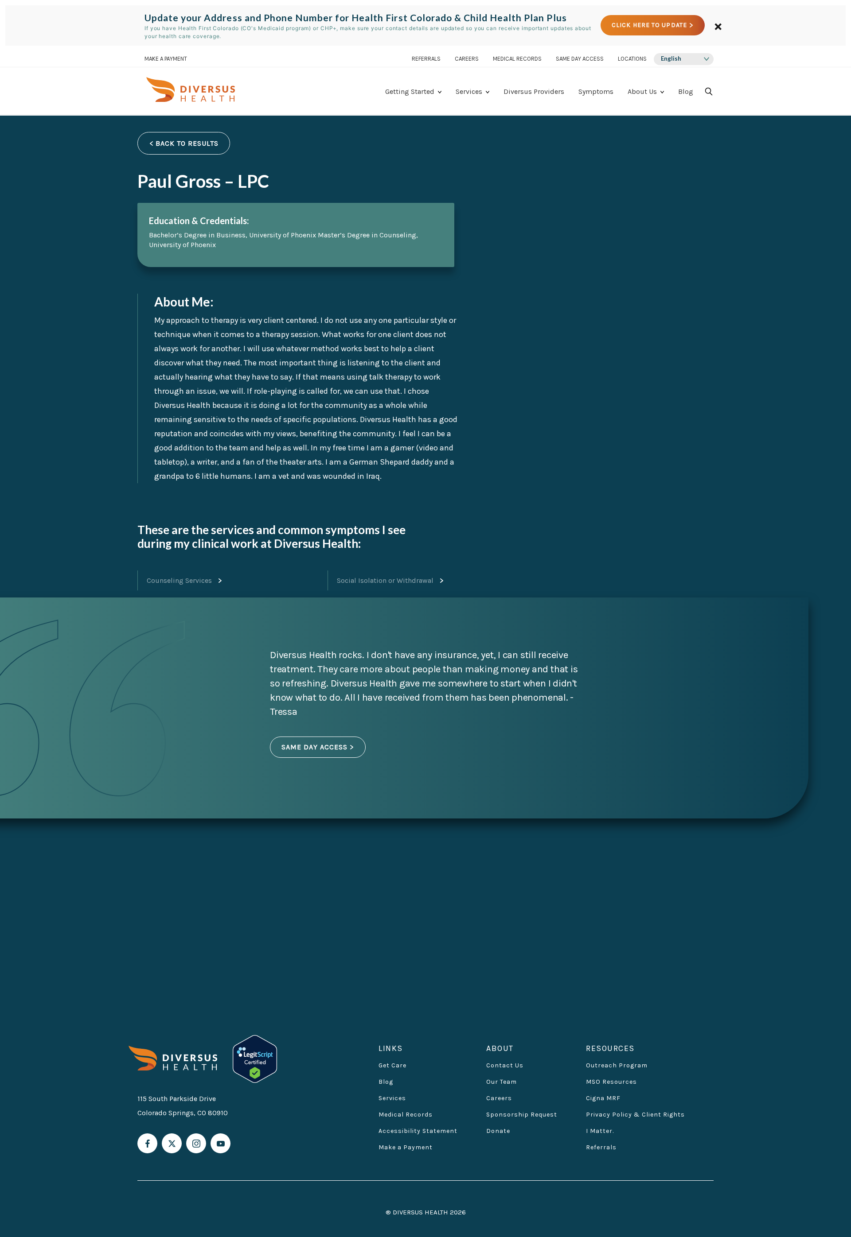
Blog (685, 91)
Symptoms (595, 91)
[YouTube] (220, 1143)
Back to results (187, 143)
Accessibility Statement (418, 1131)
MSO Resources (611, 1082)
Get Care (392, 1065)
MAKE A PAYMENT (165, 59)
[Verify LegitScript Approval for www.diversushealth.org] (255, 1058)
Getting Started (409, 91)
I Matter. (600, 1131)
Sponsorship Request (521, 1114)
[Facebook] (147, 1143)
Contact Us (504, 1065)
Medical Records (517, 59)
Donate (498, 1131)
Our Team (501, 1082)
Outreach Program (617, 1065)
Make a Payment (406, 1147)
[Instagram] (196, 1143)
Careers (467, 59)
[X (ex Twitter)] (172, 1143)
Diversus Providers (534, 91)
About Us (642, 91)
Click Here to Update (649, 25)
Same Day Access (580, 59)
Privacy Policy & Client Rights (635, 1114)
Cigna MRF (603, 1098)
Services (469, 91)
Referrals (426, 59)
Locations (632, 59)
